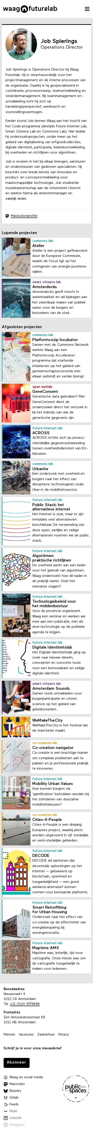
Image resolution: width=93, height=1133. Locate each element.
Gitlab (14, 1098)
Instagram (17, 1125)
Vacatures (26, 1034)
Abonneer (16, 1062)
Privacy (63, 1034)
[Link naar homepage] (30, 9)
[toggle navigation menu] (87, 9)
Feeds (14, 1104)
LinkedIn (15, 1118)
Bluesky (15, 1091)
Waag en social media (26, 1077)
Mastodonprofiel (24, 216)
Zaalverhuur (46, 1034)
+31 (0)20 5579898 (25, 1004)
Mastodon (17, 1084)
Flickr (13, 1111)
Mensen (9, 1034)
